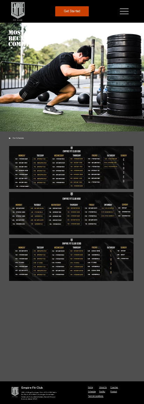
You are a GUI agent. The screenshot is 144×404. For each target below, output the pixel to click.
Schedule (92, 391)
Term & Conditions (95, 396)
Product (113, 391)
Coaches (114, 387)
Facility (102, 391)
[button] (72, 11)
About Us (103, 387)
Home (90, 387)
